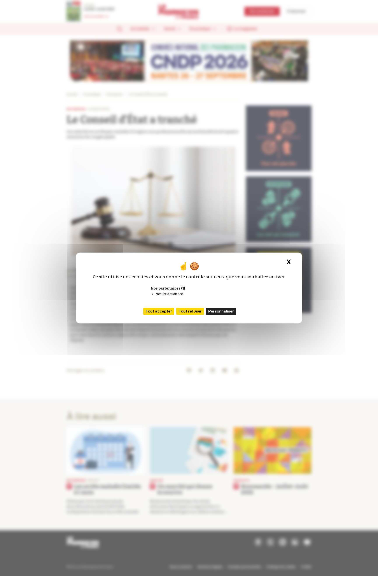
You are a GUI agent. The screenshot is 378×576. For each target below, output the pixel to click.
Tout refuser (190, 311)
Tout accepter (158, 311)
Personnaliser (221, 311)
